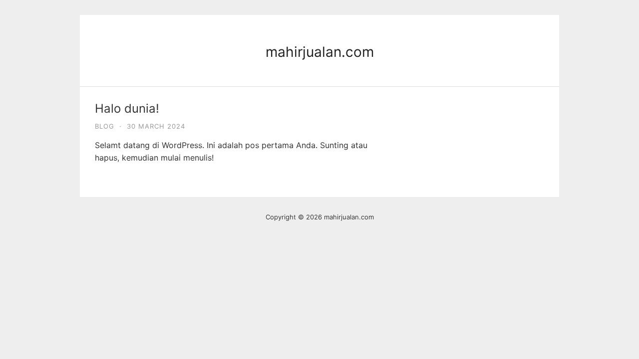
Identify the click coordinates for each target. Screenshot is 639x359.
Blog (104, 126)
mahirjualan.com (320, 51)
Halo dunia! (127, 108)
